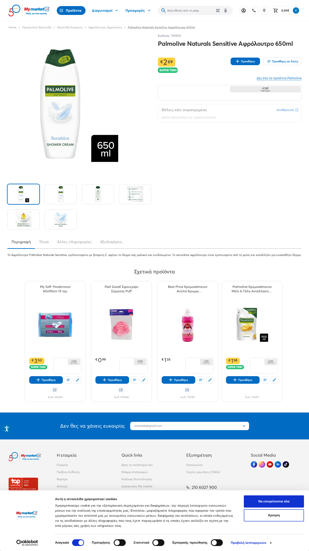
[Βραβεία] (23, 484)
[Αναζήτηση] (163, 10)
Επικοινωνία (194, 465)
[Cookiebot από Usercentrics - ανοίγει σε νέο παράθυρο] (27, 543)
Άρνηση (274, 515)
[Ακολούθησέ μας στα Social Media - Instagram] (262, 464)
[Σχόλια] (77, 380)
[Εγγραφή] (243, 425)
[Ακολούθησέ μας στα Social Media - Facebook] (254, 464)
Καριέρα (62, 479)
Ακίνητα (62, 486)
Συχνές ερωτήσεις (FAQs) (203, 472)
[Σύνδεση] (243, 10)
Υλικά (44, 242)
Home (12, 27)
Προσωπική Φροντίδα (36, 27)
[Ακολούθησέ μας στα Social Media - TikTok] (286, 464)
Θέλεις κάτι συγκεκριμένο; (184, 109)
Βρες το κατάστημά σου (137, 465)
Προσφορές (135, 10)
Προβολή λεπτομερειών (248, 542)
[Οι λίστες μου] (68, 380)
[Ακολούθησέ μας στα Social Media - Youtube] (270, 464)
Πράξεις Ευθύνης (68, 472)
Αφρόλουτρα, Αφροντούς (105, 27)
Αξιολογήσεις (111, 242)
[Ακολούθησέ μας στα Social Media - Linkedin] (278, 464)
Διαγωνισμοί (102, 10)
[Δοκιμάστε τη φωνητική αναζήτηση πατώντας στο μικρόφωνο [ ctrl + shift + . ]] (225, 10)
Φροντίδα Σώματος (70, 27)
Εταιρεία (62, 465)
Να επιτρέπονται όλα (274, 501)
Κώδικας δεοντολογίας (136, 479)
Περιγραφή (21, 242)
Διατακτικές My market (136, 486)
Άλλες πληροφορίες (74, 242)
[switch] (120, 542)
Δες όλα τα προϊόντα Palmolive (279, 78)
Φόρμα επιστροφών (134, 472)
